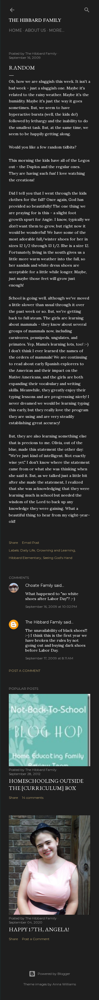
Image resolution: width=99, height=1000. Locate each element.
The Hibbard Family (35, 20)
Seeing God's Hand (57, 558)
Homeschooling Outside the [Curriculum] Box (46, 784)
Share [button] (13, 542)
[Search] (87, 8)
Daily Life (27, 550)
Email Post (30, 542)
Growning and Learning (56, 550)
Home (15, 30)
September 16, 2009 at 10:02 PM (51, 606)
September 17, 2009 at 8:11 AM (49, 658)
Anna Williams (64, 984)
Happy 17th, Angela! (39, 929)
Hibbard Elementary (25, 558)
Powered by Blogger (54, 974)
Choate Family (39, 585)
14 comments (32, 797)
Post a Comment (24, 671)
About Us (35, 30)
